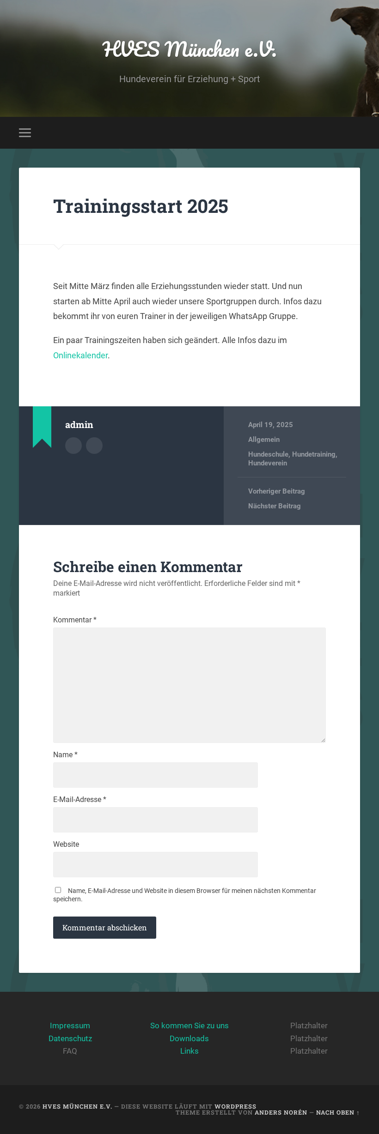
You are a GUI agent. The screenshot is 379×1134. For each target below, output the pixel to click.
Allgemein (264, 439)
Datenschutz (70, 1038)
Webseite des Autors (94, 445)
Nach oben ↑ (338, 1112)
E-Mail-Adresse (79, 799)
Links (189, 1051)
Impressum (70, 1025)
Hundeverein (267, 463)
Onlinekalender (80, 355)
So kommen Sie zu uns (189, 1025)
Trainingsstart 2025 (140, 205)
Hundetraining (314, 454)
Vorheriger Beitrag (276, 491)
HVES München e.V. (190, 48)
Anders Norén (281, 1112)
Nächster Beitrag (274, 506)
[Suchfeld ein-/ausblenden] (354, 132)
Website (66, 844)
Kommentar (75, 620)
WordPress (235, 1106)
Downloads (189, 1038)
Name (65, 755)
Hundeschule (268, 454)
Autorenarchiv (73, 445)
